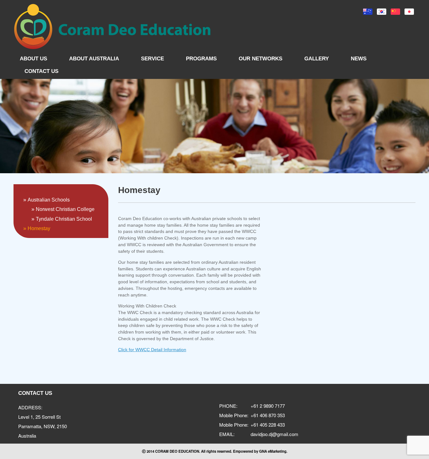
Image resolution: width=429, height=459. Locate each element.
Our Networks (260, 59)
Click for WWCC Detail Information (152, 349)
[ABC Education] (112, 26)
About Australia (94, 59)
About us (33, 59)
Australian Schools (49, 199)
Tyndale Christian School (64, 219)
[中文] (395, 11)
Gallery (316, 59)
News (359, 59)
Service (152, 59)
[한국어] (381, 11)
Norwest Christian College (65, 209)
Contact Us (41, 71)
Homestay (39, 228)
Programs (201, 59)
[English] (367, 11)
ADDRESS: (30, 407)
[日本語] (409, 11)
